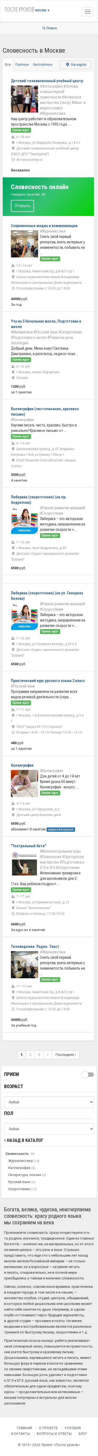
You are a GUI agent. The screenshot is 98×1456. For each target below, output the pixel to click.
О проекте (48, 1428)
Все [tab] (8, 64)
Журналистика (23, 1161)
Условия (73, 1428)
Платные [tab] (22, 64)
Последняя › (66, 1055)
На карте (78, 64)
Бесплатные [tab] (42, 64)
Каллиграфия (21, 1168)
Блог (82, 1434)
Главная (24, 1428)
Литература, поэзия (27, 1175)
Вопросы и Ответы (54, 1434)
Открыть (22, 205)
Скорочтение (22, 1189)
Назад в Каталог (24, 1140)
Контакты (20, 1434)
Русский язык (21, 1182)
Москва (42, 10)
